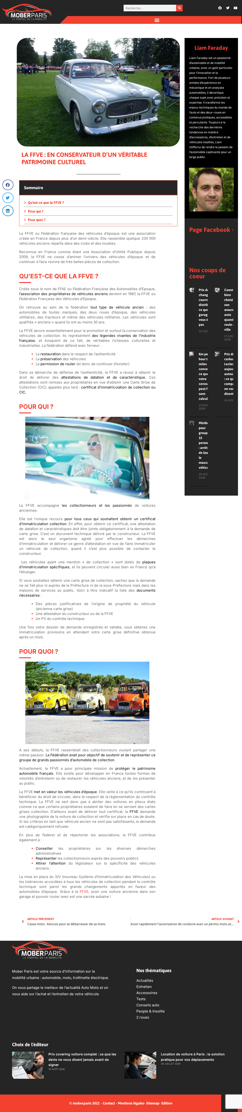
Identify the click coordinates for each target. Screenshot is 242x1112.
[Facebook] (220, 8)
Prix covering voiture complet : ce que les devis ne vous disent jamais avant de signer (82, 1059)
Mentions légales (131, 1103)
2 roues (142, 1017)
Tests (141, 999)
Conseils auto (147, 1005)
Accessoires (146, 993)
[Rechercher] (179, 8)
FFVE (84, 891)
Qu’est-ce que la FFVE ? (46, 203)
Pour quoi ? (37, 220)
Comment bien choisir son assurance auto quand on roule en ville (231, 309)
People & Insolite (150, 1011)
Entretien (144, 986)
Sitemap (152, 1103)
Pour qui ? (35, 211)
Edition (166, 1103)
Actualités (144, 980)
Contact (109, 1103)
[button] (157, 20)
